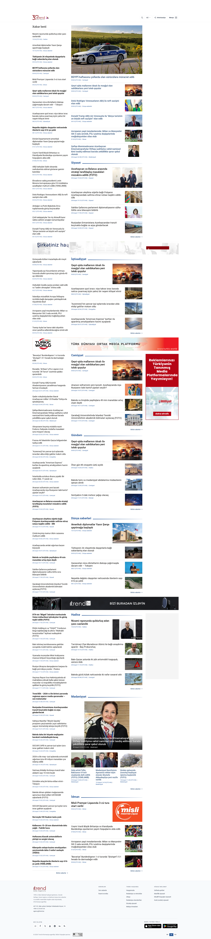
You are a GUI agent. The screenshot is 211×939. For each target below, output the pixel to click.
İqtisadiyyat (78, 259)
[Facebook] (40, 926)
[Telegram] (55, 926)
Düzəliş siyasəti (131, 903)
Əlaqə (128, 897)
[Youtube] (50, 926)
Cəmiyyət (77, 355)
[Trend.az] (40, 17)
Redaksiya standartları (134, 900)
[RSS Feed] (64, 926)
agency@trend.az (38, 911)
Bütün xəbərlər (136, 237)
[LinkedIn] (60, 926)
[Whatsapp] (35, 926)
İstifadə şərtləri (159, 890)
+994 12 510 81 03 (39, 908)
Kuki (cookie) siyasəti (161, 900)
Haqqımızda (130, 890)
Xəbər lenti (39, 26)
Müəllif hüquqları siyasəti (162, 897)
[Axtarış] (142, 17)
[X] (45, 926)
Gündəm (76, 435)
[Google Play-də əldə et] (170, 926)
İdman (75, 796)
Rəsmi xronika (103, 894)
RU (175, 934)
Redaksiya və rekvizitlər (134, 894)
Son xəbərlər (102, 890)
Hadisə (75, 614)
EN (167, 934)
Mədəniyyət (78, 696)
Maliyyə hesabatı (132, 906)
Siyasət (76, 162)
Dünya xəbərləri (81, 518)
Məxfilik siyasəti (159, 894)
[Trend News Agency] (39, 889)
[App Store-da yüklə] (152, 926)
